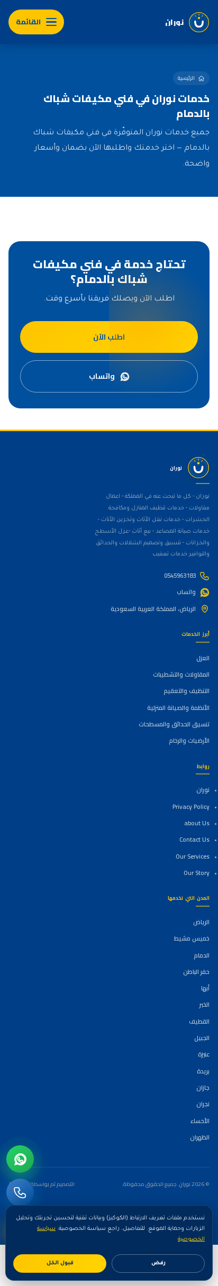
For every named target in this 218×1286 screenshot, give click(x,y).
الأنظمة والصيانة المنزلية (178, 708)
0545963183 (180, 575)
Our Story (196, 873)
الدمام (201, 955)
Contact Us (194, 839)
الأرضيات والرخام (189, 740)
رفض (158, 1263)
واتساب (102, 376)
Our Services (192, 856)
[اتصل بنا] (20, 1192)
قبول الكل (60, 1263)
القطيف (199, 1021)
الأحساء (199, 1121)
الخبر (204, 1004)
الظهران (199, 1137)
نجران (202, 1104)
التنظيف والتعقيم (186, 691)
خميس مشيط (191, 938)
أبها (205, 988)
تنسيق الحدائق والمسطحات (174, 724)
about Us (196, 823)
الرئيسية (186, 78)
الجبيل (201, 1038)
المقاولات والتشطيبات (181, 674)
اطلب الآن (109, 337)
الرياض (201, 922)
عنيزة (203, 1054)
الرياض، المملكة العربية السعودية (153, 609)
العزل (202, 658)
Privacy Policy (190, 807)
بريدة (203, 1071)
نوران (202, 790)
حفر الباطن (196, 972)
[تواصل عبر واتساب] (20, 1159)
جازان (202, 1087)
